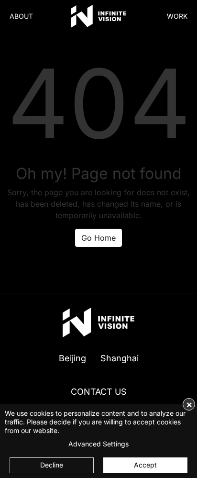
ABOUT (21, 16)
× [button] (189, 404)
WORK (177, 16)
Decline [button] (51, 465)
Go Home (98, 238)
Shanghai (119, 358)
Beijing (72, 358)
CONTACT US (99, 392)
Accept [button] (145, 465)
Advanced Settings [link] (98, 444)
